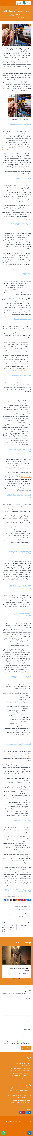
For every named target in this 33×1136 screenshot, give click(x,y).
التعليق (28, 998)
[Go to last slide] (28, 962)
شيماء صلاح (18, 1131)
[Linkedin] (20, 1112)
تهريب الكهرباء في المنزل (24, 916)
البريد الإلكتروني (25, 1029)
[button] (3, 1132)
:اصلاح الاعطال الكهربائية (24, 910)
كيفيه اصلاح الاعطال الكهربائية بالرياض (19, 969)
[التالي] (4, 962)
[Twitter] (26, 1112)
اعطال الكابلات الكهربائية (16, 8)
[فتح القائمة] (3, 3)
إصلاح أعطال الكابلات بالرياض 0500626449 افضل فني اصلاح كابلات (8, 927)
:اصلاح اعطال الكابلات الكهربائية (22, 906)
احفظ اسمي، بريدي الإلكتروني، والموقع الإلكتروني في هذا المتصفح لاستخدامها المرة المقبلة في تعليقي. (16, 1042)
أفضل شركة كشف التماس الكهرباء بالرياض (20, 913)
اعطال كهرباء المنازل (25, 924)
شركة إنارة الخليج (7, 149)
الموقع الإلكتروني (25, 1037)
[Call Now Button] (29, 1133)
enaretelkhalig (24, 17)
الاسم (28, 1021)
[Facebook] (29, 1112)
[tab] (19, 978)
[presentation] (16, 955)
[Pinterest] (23, 1112)
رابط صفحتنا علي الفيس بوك (20, 370)
